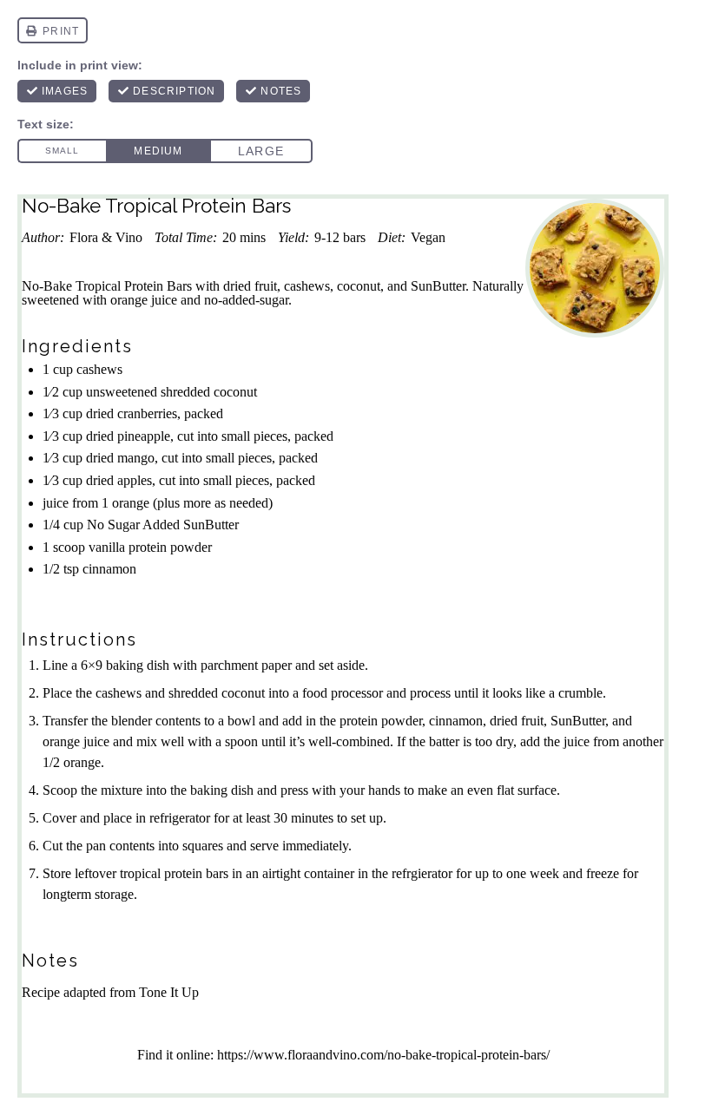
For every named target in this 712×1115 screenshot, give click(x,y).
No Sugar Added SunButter (163, 524)
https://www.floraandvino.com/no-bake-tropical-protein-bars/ (383, 1054)
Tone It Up (167, 992)
